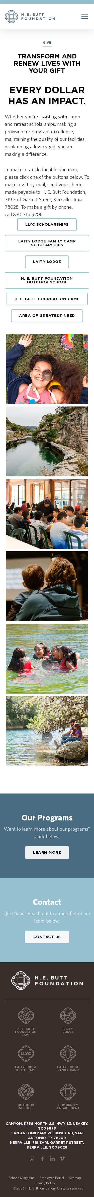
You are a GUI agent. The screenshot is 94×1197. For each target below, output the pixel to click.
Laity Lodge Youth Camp (26, 1069)
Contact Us (47, 937)
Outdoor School (26, 1107)
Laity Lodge (47, 262)
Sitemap (75, 1178)
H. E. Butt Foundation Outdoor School (47, 280)
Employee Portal (52, 1178)
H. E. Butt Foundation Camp (47, 299)
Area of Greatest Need (47, 316)
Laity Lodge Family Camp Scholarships (47, 243)
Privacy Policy (44, 1183)
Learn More (47, 852)
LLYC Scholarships (47, 224)
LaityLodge (68, 1030)
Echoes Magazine (22, 1178)
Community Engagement (68, 1107)
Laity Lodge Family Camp (68, 1069)
